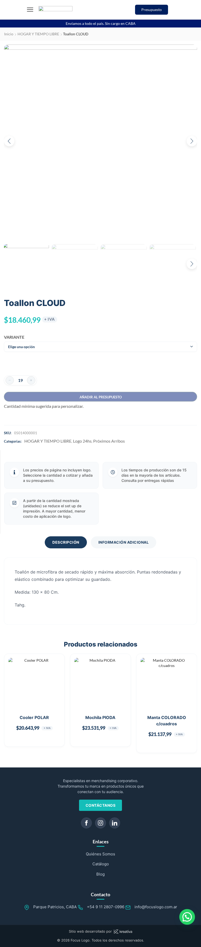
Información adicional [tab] (123, 542)
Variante (12, 337)
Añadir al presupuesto (101, 397)
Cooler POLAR (34, 717)
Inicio (8, 34)
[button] (30, 10)
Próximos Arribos (109, 440)
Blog (100, 874)
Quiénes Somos (100, 853)
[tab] (66, 542)
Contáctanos (101, 805)
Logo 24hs (82, 440)
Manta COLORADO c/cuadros (166, 720)
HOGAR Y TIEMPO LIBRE (38, 34)
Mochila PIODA (100, 717)
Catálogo (100, 863)
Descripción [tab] (65, 542)
